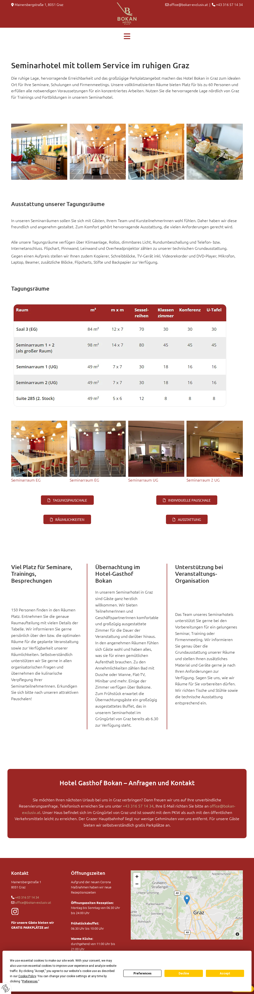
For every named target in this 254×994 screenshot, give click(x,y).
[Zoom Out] (137, 884)
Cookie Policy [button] (27, 976)
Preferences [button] (30, 981)
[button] (127, 34)
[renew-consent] (5, 988)
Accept (225, 973)
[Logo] (127, 13)
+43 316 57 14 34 (27, 897)
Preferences (142, 973)
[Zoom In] (137, 876)
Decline (184, 973)
